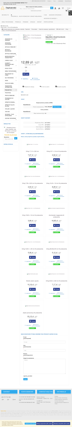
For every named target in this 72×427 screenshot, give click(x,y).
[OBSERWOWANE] (63, 8)
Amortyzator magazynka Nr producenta (56, 216)
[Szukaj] (51, 8)
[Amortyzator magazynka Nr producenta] (56, 208)
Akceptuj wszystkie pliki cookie (61, 423)
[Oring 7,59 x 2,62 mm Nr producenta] (32, 176)
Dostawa (56, 396)
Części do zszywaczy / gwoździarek (47, 29)
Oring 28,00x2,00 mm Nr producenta (56, 249)
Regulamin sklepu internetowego (61, 397)
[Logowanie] (55, 8)
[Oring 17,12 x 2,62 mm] (32, 144)
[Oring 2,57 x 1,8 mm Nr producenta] (56, 144)
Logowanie (60, 1)
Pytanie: (28, 354)
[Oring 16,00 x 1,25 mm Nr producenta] (32, 242)
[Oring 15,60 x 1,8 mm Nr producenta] (32, 208)
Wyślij (25, 379)
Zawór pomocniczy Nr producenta (32, 313)
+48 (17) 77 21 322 (6, 397)
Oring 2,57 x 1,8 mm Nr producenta (56, 151)
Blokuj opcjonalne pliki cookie (44, 423)
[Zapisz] (15, 138)
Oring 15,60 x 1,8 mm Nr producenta (32, 215)
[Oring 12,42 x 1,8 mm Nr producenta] (56, 176)
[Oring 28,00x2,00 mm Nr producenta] (56, 242)
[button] (49, 1)
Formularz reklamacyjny (59, 400)
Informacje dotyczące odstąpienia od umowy (62, 403)
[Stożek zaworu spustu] (32, 274)
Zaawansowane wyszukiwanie (36, 10)
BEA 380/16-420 (60, 29)
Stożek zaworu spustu (32, 281)
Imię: (27, 346)
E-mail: (27, 337)
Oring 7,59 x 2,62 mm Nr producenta (32, 183)
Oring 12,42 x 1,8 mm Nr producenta (56, 183)
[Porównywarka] (59, 8)
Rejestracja (68, 1)
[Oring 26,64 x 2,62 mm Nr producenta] (56, 274)
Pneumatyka (34, 29)
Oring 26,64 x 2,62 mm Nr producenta (56, 281)
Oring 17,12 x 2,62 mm (32, 151)
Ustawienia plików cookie (30, 423)
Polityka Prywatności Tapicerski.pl (61, 399)
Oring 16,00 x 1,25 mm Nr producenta (32, 249)
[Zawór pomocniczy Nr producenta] (32, 305)
